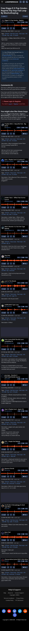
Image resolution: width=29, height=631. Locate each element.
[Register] (23, 2)
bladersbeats (9, 201)
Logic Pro (14, 296)
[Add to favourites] (10, 28)
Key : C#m (9, 35)
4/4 (26, 33)
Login (4, 28)
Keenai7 (8, 257)
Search (26, 16)
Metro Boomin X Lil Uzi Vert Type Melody (15, 227)
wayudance (9, 411)
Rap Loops (13, 354)
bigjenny (8, 127)
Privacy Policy (20, 598)
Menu (4, 16)
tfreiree (8, 470)
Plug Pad (7, 255)
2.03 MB (4, 35)
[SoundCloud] (25, 611)
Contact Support (19, 593)
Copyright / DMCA (14, 595)
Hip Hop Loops (14, 33)
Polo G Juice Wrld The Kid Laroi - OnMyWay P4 (14, 340)
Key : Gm (9, 174)
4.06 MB (4, 521)
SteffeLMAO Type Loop (12, 305)
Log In (10, 104)
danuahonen (9, 283)
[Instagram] (15, 615)
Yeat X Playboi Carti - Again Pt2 (14, 409)
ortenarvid (9, 306)
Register (16, 104)
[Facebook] (4, 611)
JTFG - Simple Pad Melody (12, 441)
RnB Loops (13, 482)
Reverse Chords (9, 468)
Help (5, 593)
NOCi (7, 561)
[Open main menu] (2, 2)
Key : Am (9, 140)
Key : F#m (9, 214)
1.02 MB (3, 483)
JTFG (7, 443)
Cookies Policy (9, 600)
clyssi (7, 534)
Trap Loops (13, 173)
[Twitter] (20, 611)
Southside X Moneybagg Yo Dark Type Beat (15, 506)
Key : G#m (9, 356)
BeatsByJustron (10, 230)
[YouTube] (9, 611)
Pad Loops (22, 33)
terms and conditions (17, 70)
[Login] (20, 2)
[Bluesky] (14, 611)
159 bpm (7, 33)
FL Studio (15, 35)
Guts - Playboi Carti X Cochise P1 (15, 159)
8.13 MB (4, 392)
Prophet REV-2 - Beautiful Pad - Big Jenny (15, 125)
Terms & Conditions (9, 598)
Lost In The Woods (10, 281)
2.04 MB (3, 296)
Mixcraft (13, 456)
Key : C (8, 456)
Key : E (8, 319)
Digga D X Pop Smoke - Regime (14, 20)
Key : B (8, 243)
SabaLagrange (10, 343)
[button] (27, 2)
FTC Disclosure (19, 600)
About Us (10, 593)
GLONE (8, 379)
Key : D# (9, 296)
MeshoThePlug (10, 22)
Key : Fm (9, 424)
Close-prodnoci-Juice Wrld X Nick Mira (16, 559)
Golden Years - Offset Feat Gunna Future (15, 198)
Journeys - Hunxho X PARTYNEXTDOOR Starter (12, 376)
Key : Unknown (10, 270)
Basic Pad (7, 532)
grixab (7, 508)
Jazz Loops (13, 139)
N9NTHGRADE (10, 161)
